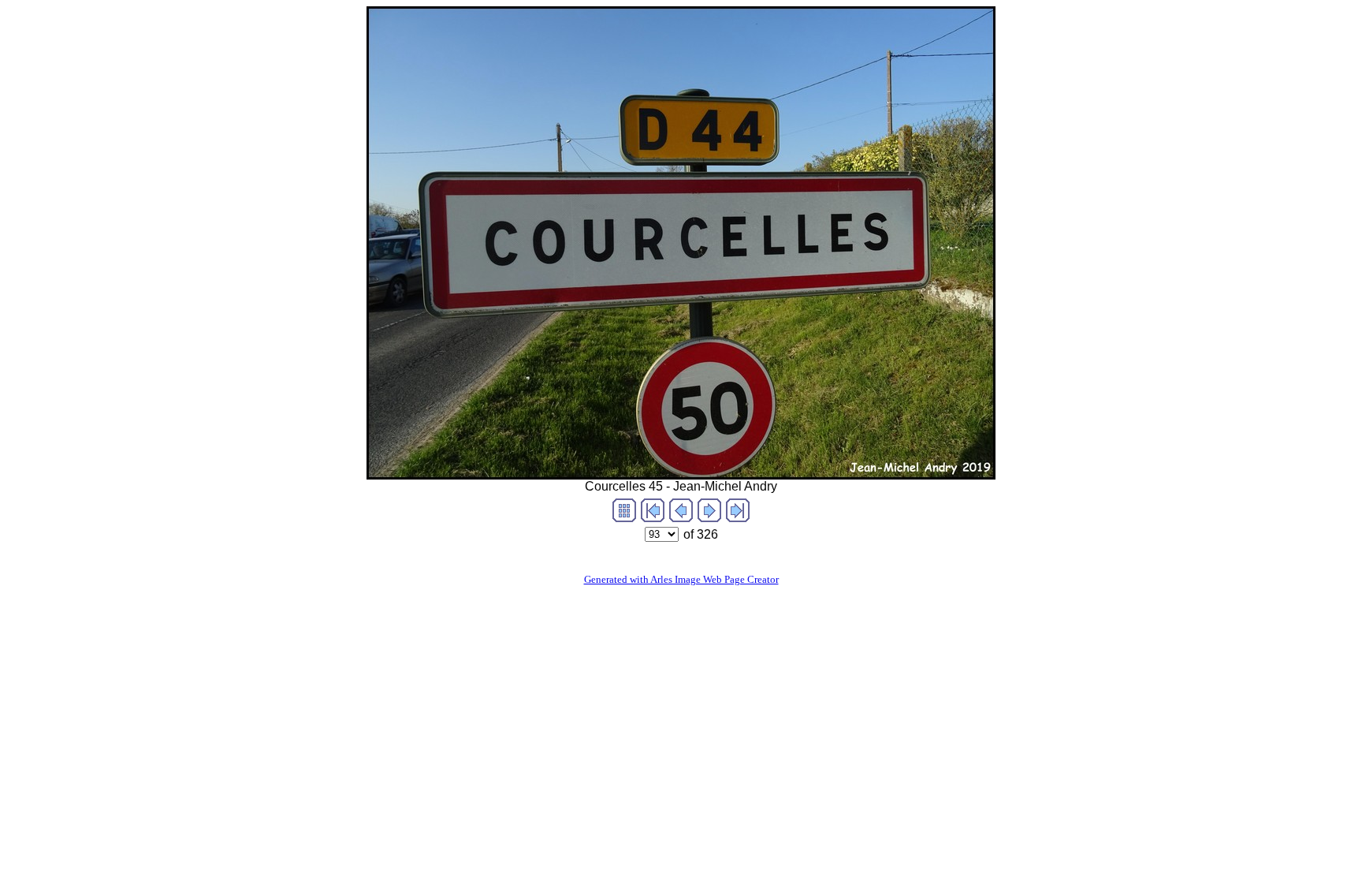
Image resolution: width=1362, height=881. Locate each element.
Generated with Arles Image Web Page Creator (681, 579)
